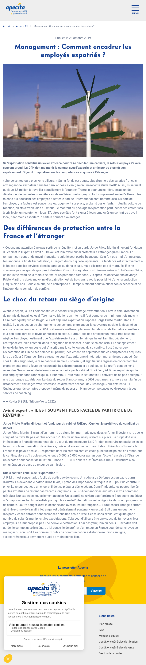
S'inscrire (96, 590)
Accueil (6, 26)
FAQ (101, 629)
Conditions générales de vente (116, 647)
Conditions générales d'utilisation (118, 641)
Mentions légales (109, 635)
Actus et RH (22, 26)
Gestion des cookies (110, 653)
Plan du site (106, 623)
